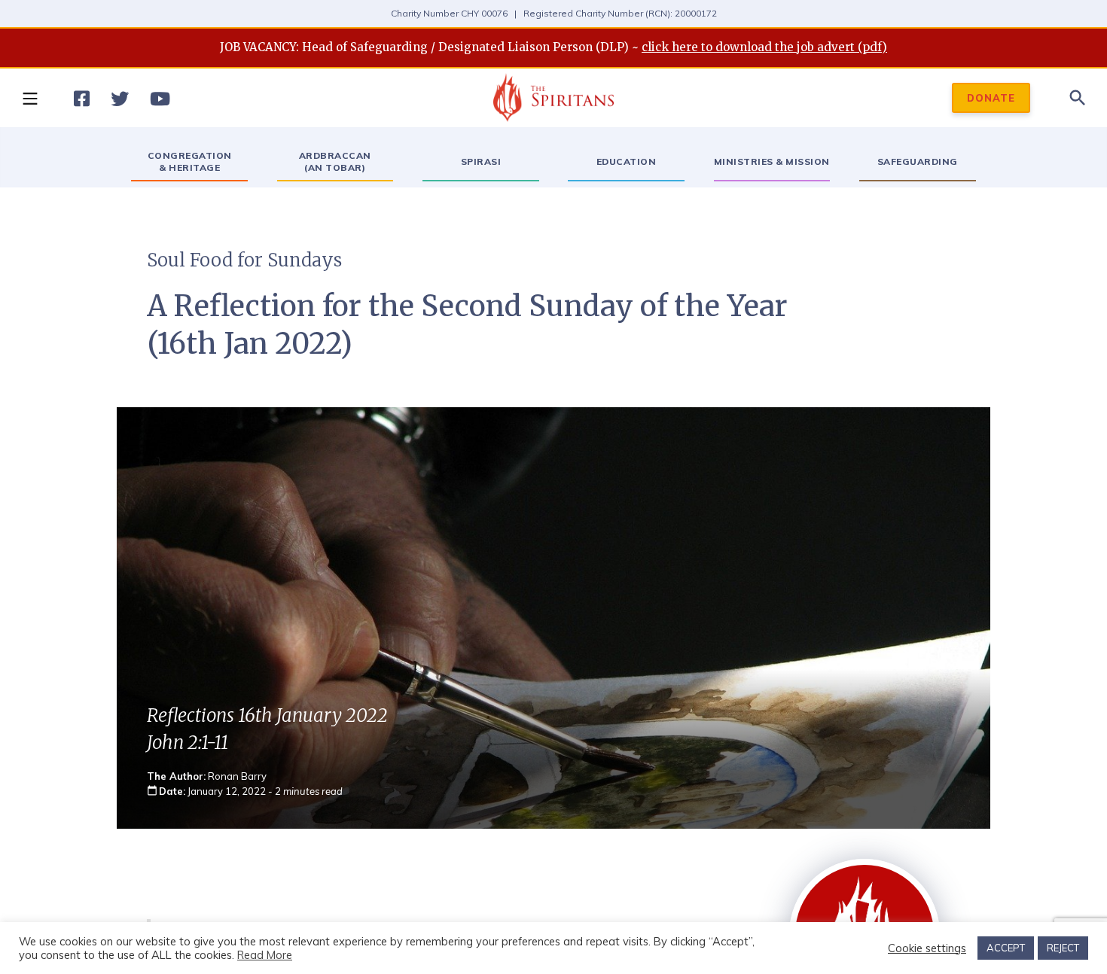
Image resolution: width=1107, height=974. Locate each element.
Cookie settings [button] (927, 948)
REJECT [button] (1063, 948)
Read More (264, 955)
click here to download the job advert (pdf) (764, 47)
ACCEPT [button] (1006, 948)
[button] (29, 97)
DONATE (991, 98)
